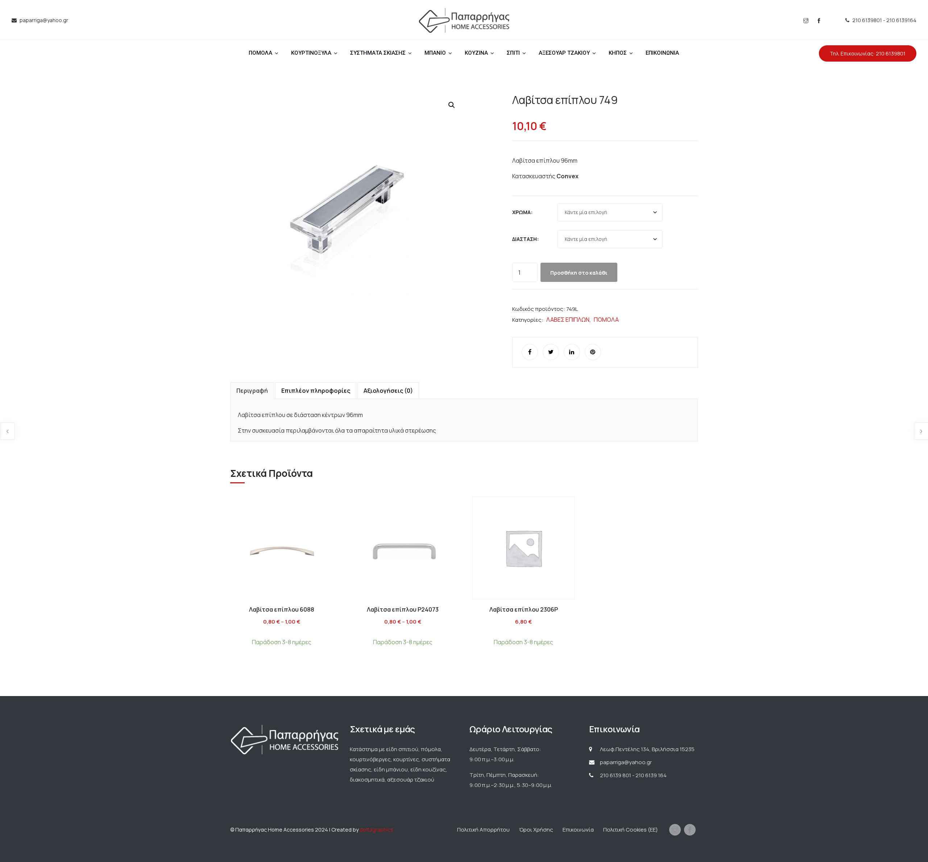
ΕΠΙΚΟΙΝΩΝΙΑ (662, 53)
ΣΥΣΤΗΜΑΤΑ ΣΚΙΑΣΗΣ (378, 53)
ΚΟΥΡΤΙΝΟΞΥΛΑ (311, 53)
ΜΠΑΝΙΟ (435, 53)
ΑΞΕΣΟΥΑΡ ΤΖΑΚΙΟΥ (564, 53)
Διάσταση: (525, 239)
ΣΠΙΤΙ (513, 53)
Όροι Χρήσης (536, 829)
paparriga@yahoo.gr (626, 762)
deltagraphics (376, 829)
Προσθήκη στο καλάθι (579, 272)
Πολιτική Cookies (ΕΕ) (630, 829)
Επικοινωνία (578, 829)
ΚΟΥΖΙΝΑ (476, 53)
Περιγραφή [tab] (252, 391)
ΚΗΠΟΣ (618, 53)
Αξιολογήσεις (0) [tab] (388, 391)
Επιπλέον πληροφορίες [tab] (315, 391)
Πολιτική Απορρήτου (483, 829)
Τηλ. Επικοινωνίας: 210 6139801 (868, 53)
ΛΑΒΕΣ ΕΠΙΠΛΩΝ (567, 320)
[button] (451, 105)
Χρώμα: (522, 212)
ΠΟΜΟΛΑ (260, 53)
